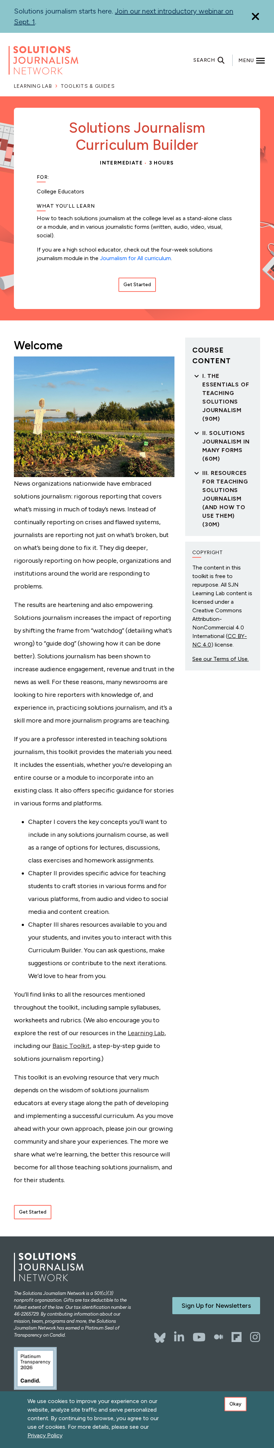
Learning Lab (33, 86)
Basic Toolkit (71, 1046)
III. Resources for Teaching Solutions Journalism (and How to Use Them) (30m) (225, 499)
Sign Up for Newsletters (216, 1306)
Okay (235, 1404)
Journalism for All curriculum (135, 258)
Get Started (137, 285)
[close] (255, 16)
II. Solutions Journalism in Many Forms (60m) (225, 446)
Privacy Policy (44, 1435)
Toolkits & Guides (88, 86)
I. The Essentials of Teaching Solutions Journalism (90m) (225, 397)
